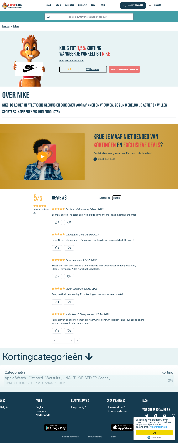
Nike (16, 26)
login (102, 5)
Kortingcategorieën (43, 356)
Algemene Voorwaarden (70, 436)
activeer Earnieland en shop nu (124, 69)
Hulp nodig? (78, 407)
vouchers (69, 5)
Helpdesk (82, 5)
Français (41, 411)
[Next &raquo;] (77, 340)
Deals (58, 5)
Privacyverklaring (95, 436)
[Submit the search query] (47, 16)
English (40, 407)
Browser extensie (117, 411)
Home (48, 5)
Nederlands (43, 414)
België (4, 407)
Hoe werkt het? (116, 407)
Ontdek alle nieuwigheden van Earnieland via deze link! (122, 153)
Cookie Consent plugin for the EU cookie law (154, 437)
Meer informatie (158, 426)
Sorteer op (105, 197)
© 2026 (113, 436)
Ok (154, 432)
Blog (93, 5)
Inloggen (157, 5)
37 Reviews (92, 69)
